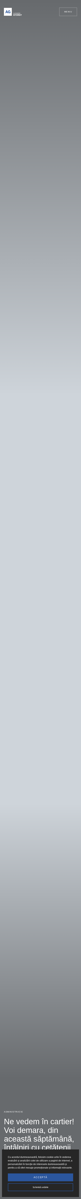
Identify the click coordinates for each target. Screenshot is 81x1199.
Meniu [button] (68, 12)
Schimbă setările (40, 1187)
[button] (54, 11)
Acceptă (40, 1177)
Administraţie (13, 1112)
